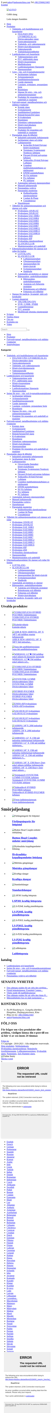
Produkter (11, 26)
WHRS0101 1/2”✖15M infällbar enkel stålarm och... (26, 660)
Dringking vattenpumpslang (30, 122)
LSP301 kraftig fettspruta (26, 900)
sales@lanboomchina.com (18, 2)
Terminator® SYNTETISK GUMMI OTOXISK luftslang (28, 781)
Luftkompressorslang (26, 1051)
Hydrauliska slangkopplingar (30, 241)
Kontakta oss (12, 322)
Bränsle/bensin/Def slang (29, 115)
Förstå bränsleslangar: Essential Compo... (25, 990)
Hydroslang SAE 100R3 (28, 216)
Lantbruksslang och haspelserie (26, 54)
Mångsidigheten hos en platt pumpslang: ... (25, 998)
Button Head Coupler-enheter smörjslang (25, 839)
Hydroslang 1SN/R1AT (28, 211)
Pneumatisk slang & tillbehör (24, 135)
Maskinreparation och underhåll (31, 246)
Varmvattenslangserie (27, 41)
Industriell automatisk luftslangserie (33, 137)
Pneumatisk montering (27, 190)
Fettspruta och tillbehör (33, 291)
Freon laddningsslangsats (23, 802)
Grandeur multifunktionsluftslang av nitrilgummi (34, 168)
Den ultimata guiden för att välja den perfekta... (27, 988)
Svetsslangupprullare (32, 269)
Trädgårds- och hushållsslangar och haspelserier (27, 355)
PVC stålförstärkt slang (28, 59)
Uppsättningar (29, 200)
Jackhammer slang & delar (23, 459)
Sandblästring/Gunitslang (29, 112)
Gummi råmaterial (20, 299)
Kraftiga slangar (21, 879)
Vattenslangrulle (25, 49)
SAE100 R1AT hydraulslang (25, 713)
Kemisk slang (24, 107)
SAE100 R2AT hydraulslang (25, 721)
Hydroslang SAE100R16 (29, 233)
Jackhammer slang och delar (30, 140)
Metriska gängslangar (24, 868)
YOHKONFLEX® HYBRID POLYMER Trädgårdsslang (25, 618)
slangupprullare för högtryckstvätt (31, 265)
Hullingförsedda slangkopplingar (30, 194)
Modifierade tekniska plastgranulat (33, 312)
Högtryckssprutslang (27, 62)
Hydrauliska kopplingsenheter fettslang (27, 856)
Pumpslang (12, 1053)
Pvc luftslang (29, 178)
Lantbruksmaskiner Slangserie (31, 67)
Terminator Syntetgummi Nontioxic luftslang (34, 151)
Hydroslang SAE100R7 (28, 226)
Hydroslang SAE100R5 (28, 221)
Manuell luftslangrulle (27, 185)
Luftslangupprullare (31, 259)
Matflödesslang (24, 64)
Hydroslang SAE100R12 (29, 228)
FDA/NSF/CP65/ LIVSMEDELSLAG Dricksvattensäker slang (28, 36)
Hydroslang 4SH (25, 236)
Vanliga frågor (13, 317)
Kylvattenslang (24, 117)
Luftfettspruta (20, 953)
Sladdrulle (27, 271)
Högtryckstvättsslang (27, 125)
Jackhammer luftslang (27, 74)
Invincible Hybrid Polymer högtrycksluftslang (35, 146)
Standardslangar (21, 890)
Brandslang (23, 89)
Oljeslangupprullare (31, 261)
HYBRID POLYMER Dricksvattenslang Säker (22, 697)
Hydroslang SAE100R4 (28, 218)
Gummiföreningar (25, 307)
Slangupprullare (25, 69)
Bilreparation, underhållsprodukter (33, 276)
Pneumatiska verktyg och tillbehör (21, 976)
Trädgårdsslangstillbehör (28, 51)
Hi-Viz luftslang (30, 175)
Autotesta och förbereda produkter (33, 588)
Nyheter (10, 314)
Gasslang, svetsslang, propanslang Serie (29, 406)
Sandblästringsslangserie (28, 79)
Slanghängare (24, 203)
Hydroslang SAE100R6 (28, 223)
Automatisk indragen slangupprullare (34, 183)
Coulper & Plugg (30, 198)
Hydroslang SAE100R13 (29, 231)
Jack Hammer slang (26, 1053)
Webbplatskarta (22, 1046)
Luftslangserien (24, 142)
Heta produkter (7, 1046)
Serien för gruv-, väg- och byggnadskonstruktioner (29, 393)
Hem (9, 24)
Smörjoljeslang (13, 344)
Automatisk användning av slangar (33, 274)
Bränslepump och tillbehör (34, 289)
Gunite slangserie (25, 82)
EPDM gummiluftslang (33, 173)
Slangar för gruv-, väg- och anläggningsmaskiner (29, 93)
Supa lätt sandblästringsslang (24, 649)
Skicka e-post (7, 1059)
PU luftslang (28, 180)
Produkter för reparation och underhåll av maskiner (30, 98)
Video (9, 324)
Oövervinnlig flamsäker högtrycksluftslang (28, 465)
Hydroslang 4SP (25, 238)
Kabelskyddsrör (19, 627)
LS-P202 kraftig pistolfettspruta (21, 941)
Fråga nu (5, 1041)
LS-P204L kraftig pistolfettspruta (22, 913)
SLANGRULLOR (26, 243)
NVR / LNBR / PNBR (28, 304)
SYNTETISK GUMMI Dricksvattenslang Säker (22, 685)
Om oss (10, 319)
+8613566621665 (42, 2)
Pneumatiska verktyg (27, 188)
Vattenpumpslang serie (27, 57)
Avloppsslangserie (26, 77)
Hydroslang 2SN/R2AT (28, 213)
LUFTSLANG (24, 253)
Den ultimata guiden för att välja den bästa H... (27, 995)
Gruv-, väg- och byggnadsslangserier (28, 72)
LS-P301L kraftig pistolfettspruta (22, 927)
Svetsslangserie (24, 110)
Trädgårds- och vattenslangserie (31, 44)
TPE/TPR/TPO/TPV (27, 301)
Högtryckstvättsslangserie (29, 46)
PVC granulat (24, 309)
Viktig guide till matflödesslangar (21, 993)
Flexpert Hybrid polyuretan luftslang (34, 474)
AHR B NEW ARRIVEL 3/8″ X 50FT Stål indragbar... (26, 640)
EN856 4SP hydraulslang (23, 706)
